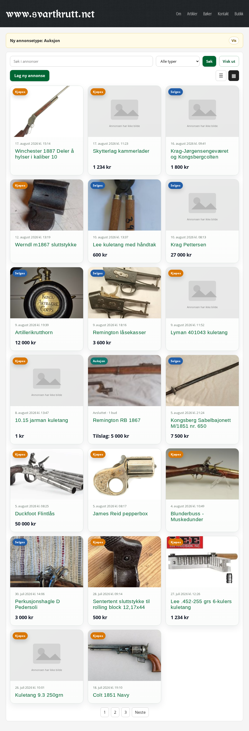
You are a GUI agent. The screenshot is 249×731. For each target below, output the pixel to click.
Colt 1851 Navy (111, 695)
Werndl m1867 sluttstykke (46, 244)
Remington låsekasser (119, 332)
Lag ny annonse (29, 75)
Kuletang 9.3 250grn (39, 695)
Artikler (192, 13)
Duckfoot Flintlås (35, 513)
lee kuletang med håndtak (124, 244)
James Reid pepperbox (120, 513)
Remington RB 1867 (117, 420)
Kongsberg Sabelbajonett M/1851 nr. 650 (201, 423)
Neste (140, 712)
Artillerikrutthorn (34, 332)
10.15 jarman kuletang (41, 420)
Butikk (239, 13)
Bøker (207, 13)
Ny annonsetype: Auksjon (35, 40)
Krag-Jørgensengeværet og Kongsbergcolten (199, 154)
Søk (209, 61)
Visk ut (229, 61)
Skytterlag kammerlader (121, 151)
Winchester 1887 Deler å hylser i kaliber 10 (44, 154)
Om (178, 13)
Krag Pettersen (188, 244)
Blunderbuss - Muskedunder (187, 516)
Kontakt (223, 13)
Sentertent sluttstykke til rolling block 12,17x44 (121, 604)
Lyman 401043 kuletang (199, 332)
